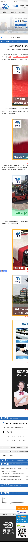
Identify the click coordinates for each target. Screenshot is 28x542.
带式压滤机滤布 (13, 12)
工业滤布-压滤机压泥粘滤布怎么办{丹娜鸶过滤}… (11, 479)
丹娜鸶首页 (4, 12)
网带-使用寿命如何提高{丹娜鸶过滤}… (9, 471)
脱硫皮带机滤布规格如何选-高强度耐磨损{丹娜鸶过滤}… (13, 474)
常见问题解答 (18, 37)
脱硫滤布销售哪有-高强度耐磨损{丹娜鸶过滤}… (11, 476)
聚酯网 (11, 455)
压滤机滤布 (22, 12)
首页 (9, 37)
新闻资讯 (12, 37)
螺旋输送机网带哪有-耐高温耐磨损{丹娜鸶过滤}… (11, 468)
